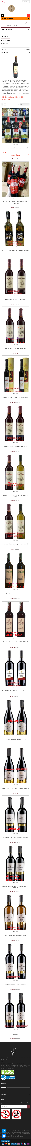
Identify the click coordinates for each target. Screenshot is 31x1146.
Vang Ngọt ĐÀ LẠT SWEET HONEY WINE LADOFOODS (15, 250)
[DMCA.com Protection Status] (7, 1072)
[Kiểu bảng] (2, 104)
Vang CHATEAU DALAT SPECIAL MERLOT (15, 984)
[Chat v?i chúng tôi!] (4, 1136)
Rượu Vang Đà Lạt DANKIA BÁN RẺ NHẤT (15, 299)
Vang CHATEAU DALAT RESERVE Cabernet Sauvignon (15, 788)
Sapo (27, 1142)
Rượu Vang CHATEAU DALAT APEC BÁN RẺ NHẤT (15, 397)
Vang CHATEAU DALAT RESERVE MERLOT (15, 739)
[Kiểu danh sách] (5, 104)
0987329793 (5, 1141)
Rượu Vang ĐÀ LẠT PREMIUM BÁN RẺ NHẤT (15, 348)
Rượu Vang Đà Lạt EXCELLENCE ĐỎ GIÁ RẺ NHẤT (15, 641)
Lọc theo (17, 104)
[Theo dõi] (28, 1106)
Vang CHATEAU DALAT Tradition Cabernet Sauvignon (15, 690)
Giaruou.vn (4, 93)
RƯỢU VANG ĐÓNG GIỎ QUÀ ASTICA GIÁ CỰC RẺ (15, 148)
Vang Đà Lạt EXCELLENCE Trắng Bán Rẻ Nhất (15, 593)
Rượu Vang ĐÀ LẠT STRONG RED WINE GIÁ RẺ (15, 446)
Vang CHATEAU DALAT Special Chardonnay (15, 935)
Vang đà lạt (5, 86)
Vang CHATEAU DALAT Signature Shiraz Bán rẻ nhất (15, 837)
